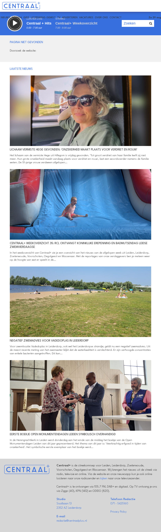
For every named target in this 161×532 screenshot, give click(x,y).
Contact (116, 17)
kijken (103, 478)
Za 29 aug (155, 17)
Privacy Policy (118, 511)
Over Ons (101, 17)
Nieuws (5, 17)
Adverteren (70, 17)
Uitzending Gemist (43, 17)
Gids (26, 17)
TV (58, 17)
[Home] (21, 6)
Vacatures (86, 17)
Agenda (17, 17)
